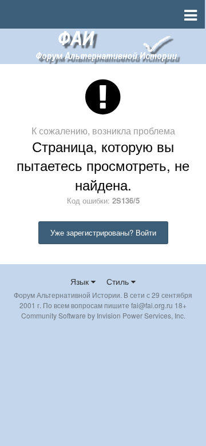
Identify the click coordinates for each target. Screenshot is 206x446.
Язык (80, 281)
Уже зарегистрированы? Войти (103, 232)
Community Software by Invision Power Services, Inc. (103, 315)
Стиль (118, 281)
